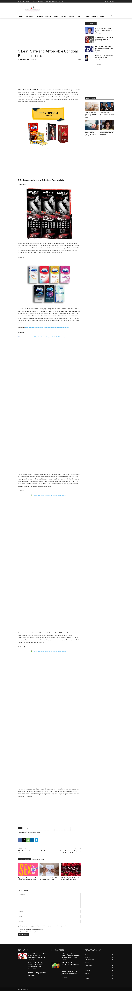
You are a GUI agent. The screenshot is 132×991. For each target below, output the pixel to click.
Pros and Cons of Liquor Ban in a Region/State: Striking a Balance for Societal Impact (37, 955)
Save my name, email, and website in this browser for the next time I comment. (43, 926)
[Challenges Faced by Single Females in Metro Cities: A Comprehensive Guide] (22, 965)
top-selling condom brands (34, 832)
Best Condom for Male (24, 830)
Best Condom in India (36, 830)
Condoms (67, 830)
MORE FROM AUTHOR (39, 859)
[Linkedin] (32, 840)
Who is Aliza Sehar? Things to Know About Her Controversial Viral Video (37, 973)
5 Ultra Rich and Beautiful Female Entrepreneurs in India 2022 (107, 132)
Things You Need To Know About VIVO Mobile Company (107, 114)
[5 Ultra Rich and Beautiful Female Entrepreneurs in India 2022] (107, 125)
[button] (112, 16)
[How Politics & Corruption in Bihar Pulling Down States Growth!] (92, 125)
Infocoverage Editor (24, 59)
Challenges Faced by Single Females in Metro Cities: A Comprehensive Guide (36, 964)
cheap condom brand (49, 830)
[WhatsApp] (28, 840)
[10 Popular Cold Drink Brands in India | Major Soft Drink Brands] (55, 965)
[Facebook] (105, 1)
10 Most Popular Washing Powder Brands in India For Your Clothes (69, 973)
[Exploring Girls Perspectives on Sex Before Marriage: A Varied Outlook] (28, 869)
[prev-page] (19, 883)
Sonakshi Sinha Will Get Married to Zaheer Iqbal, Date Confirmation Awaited (104, 39)
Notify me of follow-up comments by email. (32, 929)
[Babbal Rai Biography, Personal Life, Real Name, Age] (86, 58)
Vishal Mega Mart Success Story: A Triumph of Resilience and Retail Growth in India (70, 955)
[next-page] (22, 883)
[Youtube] (113, 1)
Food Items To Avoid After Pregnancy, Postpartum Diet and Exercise (69, 852)
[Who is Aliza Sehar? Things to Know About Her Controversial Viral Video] (22, 974)
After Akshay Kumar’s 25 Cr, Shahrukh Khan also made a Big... (103, 30)
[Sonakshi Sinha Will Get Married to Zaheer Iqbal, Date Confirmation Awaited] (89, 39)
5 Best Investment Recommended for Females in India (32, 852)
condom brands (59, 830)
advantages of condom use (29, 828)
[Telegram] (36, 840)
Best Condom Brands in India (63, 828)
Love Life (74, 830)
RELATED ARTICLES (24, 859)
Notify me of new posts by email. (29, 931)
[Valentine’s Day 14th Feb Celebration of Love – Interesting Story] (71, 869)
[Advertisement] (49, 35)
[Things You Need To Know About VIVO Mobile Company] (107, 106)
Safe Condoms (22, 832)
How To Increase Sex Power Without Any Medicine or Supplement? (47, 327)
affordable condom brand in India (46, 828)
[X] (110, 1)
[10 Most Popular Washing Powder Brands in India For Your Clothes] (55, 974)
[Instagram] (108, 1)
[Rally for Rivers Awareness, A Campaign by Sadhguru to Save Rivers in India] (89, 49)
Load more (98, 64)
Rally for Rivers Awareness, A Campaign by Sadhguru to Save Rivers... (104, 48)
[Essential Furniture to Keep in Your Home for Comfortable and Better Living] (92, 106)
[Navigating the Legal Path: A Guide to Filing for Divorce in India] (49, 869)
